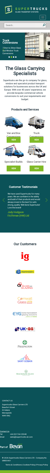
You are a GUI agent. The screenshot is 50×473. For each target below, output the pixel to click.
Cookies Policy (29, 465)
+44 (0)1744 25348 (18, 434)
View (13, 140)
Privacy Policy (42, 465)
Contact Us (4, 431)
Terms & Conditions (13, 465)
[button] (3, 46)
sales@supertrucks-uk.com (21, 437)
